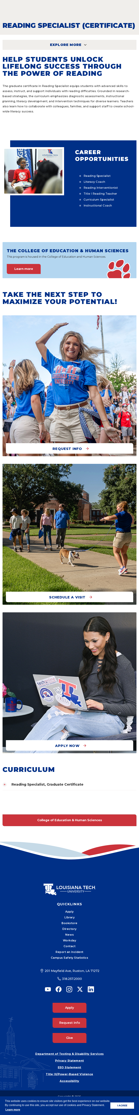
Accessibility (69, 1081)
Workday (69, 940)
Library (69, 917)
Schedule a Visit (67, 597)
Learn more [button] (12, 1109)
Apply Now (67, 746)
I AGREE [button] (122, 1105)
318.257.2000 (72, 979)
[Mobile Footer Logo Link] (69, 887)
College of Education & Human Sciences (69, 820)
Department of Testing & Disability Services (69, 1053)
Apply (69, 911)
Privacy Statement (69, 1060)
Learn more (23, 269)
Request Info (67, 449)
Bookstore (69, 923)
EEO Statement (69, 1067)
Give (69, 1038)
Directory (69, 929)
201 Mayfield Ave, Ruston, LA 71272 (72, 971)
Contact (70, 946)
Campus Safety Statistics (69, 957)
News (69, 934)
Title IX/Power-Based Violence (69, 1074)
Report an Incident (69, 952)
